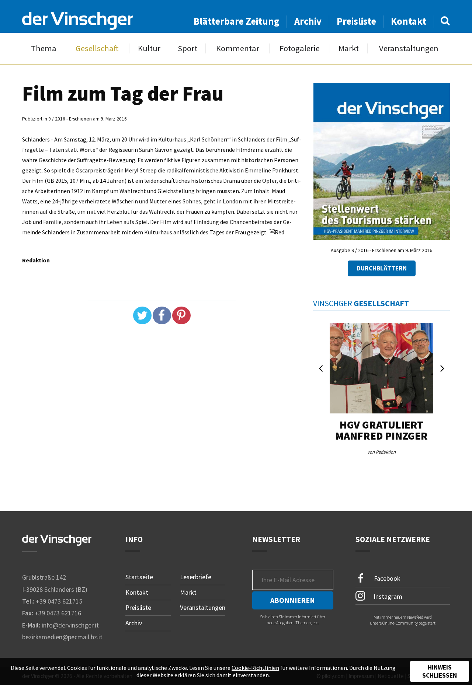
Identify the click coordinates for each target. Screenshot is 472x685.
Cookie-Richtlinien (255, 667)
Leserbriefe (195, 577)
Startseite (139, 577)
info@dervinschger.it (70, 625)
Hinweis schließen (439, 671)
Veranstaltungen (408, 48)
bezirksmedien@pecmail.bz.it (62, 637)
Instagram (387, 596)
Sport (187, 48)
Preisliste (356, 21)
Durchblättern (382, 268)
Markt (349, 48)
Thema (43, 48)
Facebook (386, 578)
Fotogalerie (300, 48)
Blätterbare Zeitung (237, 21)
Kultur (149, 48)
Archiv (308, 21)
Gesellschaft (97, 48)
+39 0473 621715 (59, 601)
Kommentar (237, 48)
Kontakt (408, 21)
